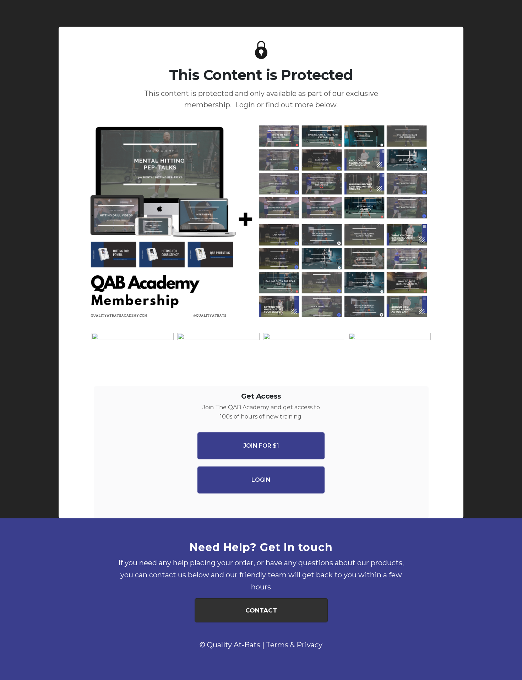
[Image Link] (261, 224)
